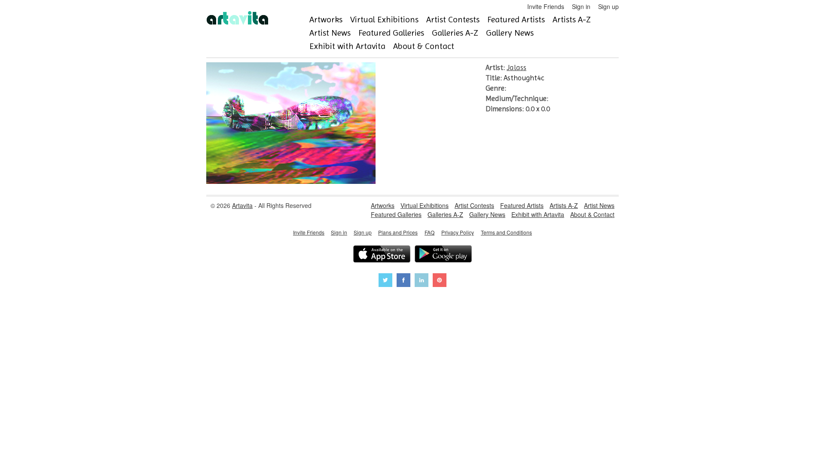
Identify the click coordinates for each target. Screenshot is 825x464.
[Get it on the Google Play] (443, 255)
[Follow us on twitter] (385, 281)
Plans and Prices (398, 232)
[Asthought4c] (291, 181)
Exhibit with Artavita (347, 46)
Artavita (242, 205)
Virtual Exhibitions (384, 19)
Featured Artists (516, 19)
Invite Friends (545, 6)
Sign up (608, 6)
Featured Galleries (391, 33)
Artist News (330, 33)
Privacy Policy (457, 232)
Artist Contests (453, 19)
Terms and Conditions (506, 232)
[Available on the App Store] (381, 255)
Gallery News (510, 33)
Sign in (581, 6)
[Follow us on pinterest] (439, 281)
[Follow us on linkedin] (421, 281)
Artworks (325, 19)
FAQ (429, 232)
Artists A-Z (572, 19)
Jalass (516, 67)
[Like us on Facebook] (403, 281)
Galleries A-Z (455, 33)
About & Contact (423, 46)
